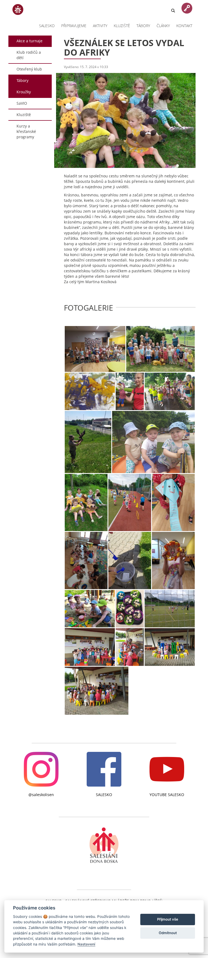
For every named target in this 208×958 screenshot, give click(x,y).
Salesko (47, 25)
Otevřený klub (29, 69)
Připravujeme (73, 25)
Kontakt (184, 25)
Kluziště (122, 25)
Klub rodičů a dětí (29, 55)
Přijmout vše (167, 919)
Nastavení (86, 944)
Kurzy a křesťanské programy (26, 131)
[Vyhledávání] (173, 7)
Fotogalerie (88, 308)
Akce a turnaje (30, 40)
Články (163, 25)
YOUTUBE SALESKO (167, 794)
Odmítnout (168, 933)
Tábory (143, 25)
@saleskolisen (41, 794)
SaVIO (22, 103)
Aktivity (100, 25)
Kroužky (24, 91)
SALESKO (104, 794)
